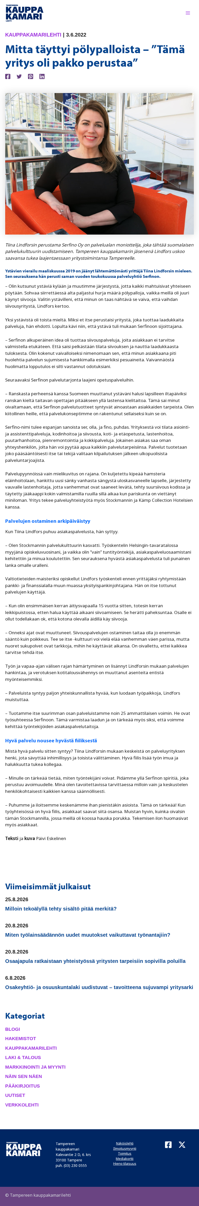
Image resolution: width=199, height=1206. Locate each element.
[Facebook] (7, 76)
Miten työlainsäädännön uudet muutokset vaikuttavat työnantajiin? (87, 935)
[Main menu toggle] (188, 13)
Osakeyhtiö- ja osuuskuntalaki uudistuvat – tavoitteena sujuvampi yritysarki (99, 987)
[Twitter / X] (182, 1144)
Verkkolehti (22, 1105)
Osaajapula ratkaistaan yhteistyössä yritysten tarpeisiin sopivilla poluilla (95, 961)
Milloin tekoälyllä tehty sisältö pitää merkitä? (61, 909)
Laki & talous (23, 1057)
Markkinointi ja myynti (35, 1067)
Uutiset (15, 1095)
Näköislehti (124, 1143)
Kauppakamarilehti (33, 35)
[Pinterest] (30, 76)
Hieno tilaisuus (124, 1163)
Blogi (12, 1029)
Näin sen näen (23, 1076)
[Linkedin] (42, 76)
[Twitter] (19, 76)
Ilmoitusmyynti (124, 1148)
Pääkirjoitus (22, 1086)
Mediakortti (124, 1158)
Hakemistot (20, 1038)
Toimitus (124, 1153)
